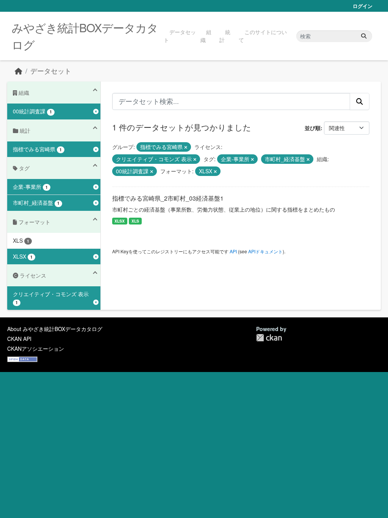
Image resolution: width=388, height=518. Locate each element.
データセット (180, 36)
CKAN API (19, 338)
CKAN (269, 338)
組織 (205, 36)
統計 (224, 36)
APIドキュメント (265, 251)
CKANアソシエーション (35, 348)
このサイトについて (263, 36)
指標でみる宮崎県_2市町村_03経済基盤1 (168, 198)
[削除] (185, 147)
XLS (135, 221)
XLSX (119, 221)
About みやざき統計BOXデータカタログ (54, 329)
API (233, 251)
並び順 (313, 128)
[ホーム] (18, 70)
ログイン (362, 5)
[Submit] (363, 36)
